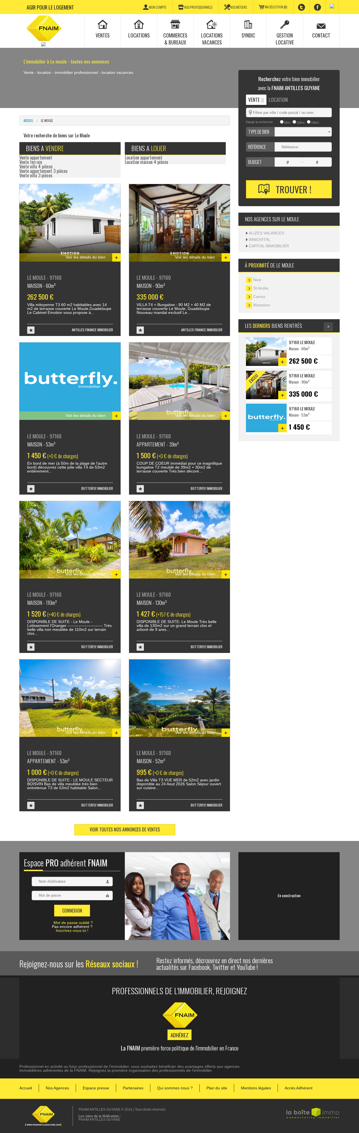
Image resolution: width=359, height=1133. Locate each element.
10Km (301, 122)
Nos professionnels (198, 7)
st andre (260, 288)
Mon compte (157, 7)
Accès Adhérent (298, 1088)
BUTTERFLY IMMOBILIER (97, 488)
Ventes (103, 35)
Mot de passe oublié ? (73, 922)
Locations (139, 35)
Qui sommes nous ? (175, 1088)
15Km (315, 122)
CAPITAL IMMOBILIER (269, 246)
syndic (248, 35)
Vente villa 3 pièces (35, 175)
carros (258, 296)
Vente (256, 99)
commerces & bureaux (175, 39)
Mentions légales (256, 1088)
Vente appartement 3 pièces (43, 171)
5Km (287, 122)
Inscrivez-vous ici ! (72, 930)
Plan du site (216, 1088)
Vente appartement (35, 157)
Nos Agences (57, 1088)
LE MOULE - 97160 (44, 281)
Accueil (28, 120)
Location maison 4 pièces (146, 162)
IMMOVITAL (259, 239)
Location (278, 99)
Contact (321, 35)
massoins (261, 305)
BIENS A (45, 148)
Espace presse (96, 1088)
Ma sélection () (276, 7)
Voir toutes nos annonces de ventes (125, 829)
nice (256, 280)
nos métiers (238, 7)
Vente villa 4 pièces (36, 166)
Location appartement (143, 157)
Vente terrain (30, 162)
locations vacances (212, 39)
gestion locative (285, 39)
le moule (47, 120)
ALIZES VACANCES (266, 233)
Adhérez (179, 1035)
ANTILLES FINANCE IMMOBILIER (92, 329)
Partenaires (133, 1088)
